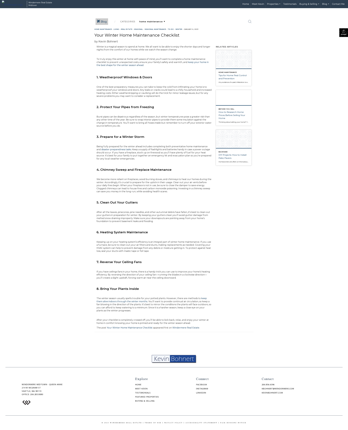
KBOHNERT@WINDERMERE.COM (278, 388)
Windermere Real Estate (185, 327)
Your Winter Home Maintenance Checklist (130, 327)
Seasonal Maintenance (155, 29)
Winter (178, 29)
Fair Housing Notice (233, 422)
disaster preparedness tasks (116, 149)
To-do (171, 29)
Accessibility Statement (201, 422)
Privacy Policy (173, 422)
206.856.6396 (268, 384)
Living (116, 29)
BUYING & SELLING (145, 401)
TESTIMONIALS (143, 392)
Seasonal (138, 29)
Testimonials (289, 4)
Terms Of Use (153, 422)
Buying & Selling (309, 5)
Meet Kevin (258, 4)
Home (245, 4)
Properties (274, 5)
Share (344, 34)
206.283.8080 (36, 394)
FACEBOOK (201, 384)
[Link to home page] (14, 4)
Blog (326, 5)
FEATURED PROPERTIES (147, 396)
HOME (138, 384)
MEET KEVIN (141, 388)
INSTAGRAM (202, 388)
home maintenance (103, 29)
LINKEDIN (201, 392)
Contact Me (338, 4)
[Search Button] (250, 21)
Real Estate (126, 29)
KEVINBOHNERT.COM (272, 392)
